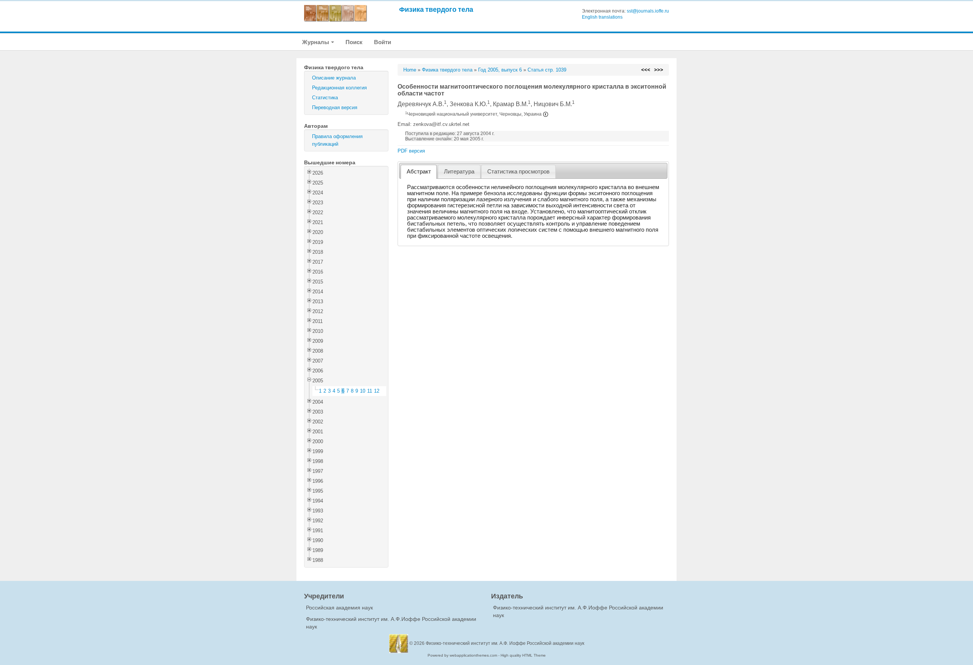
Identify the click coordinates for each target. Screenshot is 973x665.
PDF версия (411, 151)
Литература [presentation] (459, 172)
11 (369, 391)
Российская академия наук (339, 608)
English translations (602, 17)
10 (362, 391)
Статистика (325, 97)
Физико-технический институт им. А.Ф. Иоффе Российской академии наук (505, 643)
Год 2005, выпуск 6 (500, 70)
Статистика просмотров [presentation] (518, 172)
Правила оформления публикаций (337, 140)
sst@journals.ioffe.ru (648, 11)
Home (409, 70)
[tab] (419, 172)
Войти (382, 42)
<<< (645, 70)
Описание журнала (334, 78)
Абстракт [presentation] (419, 172)
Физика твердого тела (436, 9)
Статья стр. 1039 (547, 70)
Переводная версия (334, 107)
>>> (658, 70)
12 (376, 391)
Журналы (316, 42)
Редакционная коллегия (339, 88)
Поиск (354, 42)
